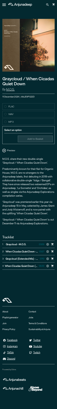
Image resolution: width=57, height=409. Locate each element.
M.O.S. (10, 89)
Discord (11, 358)
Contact (32, 311)
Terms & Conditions (37, 323)
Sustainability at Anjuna (39, 329)
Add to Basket (35, 138)
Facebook (12, 340)
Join (4, 323)
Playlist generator (10, 317)
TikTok (10, 352)
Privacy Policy (8, 329)
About (5, 311)
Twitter (36, 340)
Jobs (30, 317)
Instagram (12, 346)
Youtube (37, 346)
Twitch (36, 352)
